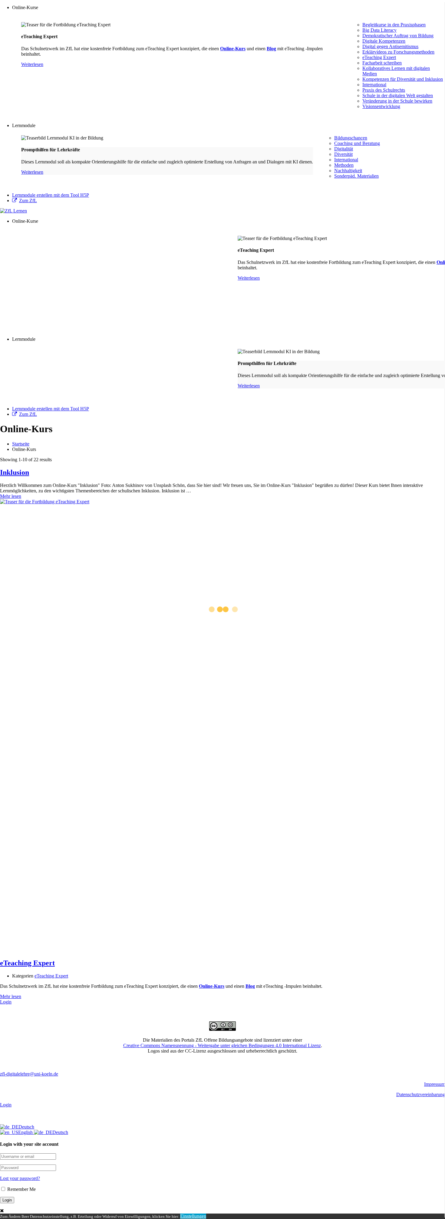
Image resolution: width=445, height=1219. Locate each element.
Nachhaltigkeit (348, 170)
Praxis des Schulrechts (383, 90)
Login (6, 1001)
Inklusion (14, 472)
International (374, 84)
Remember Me (21, 1189)
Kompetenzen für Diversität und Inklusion (402, 79)
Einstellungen (193, 1216)
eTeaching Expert (379, 57)
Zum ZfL (28, 200)
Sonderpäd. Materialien (356, 176)
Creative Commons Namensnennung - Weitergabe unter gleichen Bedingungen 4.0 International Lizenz (222, 1045)
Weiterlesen (32, 64)
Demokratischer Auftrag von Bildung (397, 35)
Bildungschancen (350, 137)
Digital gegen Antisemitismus (390, 46)
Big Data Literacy (379, 30)
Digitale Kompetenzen (383, 41)
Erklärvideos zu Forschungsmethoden (398, 51)
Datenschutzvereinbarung (420, 1094)
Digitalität (343, 148)
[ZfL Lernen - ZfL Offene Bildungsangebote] (13, 210)
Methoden (344, 165)
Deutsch (26, 1126)
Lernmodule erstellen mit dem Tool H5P (50, 195)
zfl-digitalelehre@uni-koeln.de (29, 1073)
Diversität (343, 154)
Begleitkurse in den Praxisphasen (394, 24)
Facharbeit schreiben (382, 62)
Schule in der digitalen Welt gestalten (397, 95)
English (26, 1132)
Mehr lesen (10, 496)
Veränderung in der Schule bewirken (397, 101)
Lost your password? (20, 1178)
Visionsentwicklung (381, 106)
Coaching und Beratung (357, 143)
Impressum (434, 1084)
